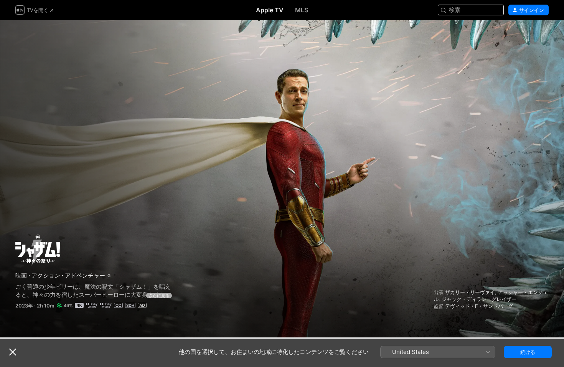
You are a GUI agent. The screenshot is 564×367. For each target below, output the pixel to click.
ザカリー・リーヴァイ (470, 292)
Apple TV (270, 10)
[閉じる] (12, 352)
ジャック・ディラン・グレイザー (479, 299)
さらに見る (159, 295)
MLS (301, 10)
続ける (527, 352)
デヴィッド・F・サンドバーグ (479, 306)
